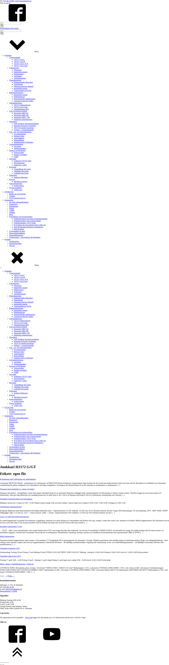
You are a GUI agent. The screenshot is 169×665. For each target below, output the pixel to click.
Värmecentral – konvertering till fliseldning (24, 237)
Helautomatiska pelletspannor (24, 99)
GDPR (11, 210)
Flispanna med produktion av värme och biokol (17, 489)
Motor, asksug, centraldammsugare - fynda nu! (17, 564)
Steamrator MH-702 (21, 113)
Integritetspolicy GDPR (8, 591)
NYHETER (9, 192)
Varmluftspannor (20, 78)
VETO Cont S (19, 60)
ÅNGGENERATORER (18, 111)
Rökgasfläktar (19, 140)
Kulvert (12, 179)
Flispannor (17, 70)
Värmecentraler (14, 57)
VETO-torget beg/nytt (17, 198)
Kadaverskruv (19, 186)
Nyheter (12, 196)
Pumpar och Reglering (17, 150)
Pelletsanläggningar (16, 93)
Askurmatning (19, 138)
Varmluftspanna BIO (21, 109)
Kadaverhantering (15, 184)
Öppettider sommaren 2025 (10, 548)
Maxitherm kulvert (20, 182)
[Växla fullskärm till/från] (3, 662)
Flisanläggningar (15, 80)
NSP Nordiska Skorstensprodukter (26, 124)
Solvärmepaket (19, 163)
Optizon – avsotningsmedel (24, 130)
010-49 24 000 (8, 1)
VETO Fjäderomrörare (22, 105)
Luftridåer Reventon (21, 173)
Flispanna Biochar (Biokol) (24, 86)
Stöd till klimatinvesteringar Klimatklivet (28, 227)
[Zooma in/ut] (1, 662)
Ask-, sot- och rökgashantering (20, 132)
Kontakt (7, 239)
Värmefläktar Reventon (22, 169)
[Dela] (5, 662)
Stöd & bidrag (19, 229)
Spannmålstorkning (16, 235)
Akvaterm (17, 146)
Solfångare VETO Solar (22, 161)
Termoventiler (19, 153)
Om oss (12, 246)
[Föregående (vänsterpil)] (1, 664)
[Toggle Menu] (1, 267)
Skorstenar (13, 122)
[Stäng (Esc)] (8, 662)
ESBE (16, 157)
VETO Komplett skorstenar (24, 128)
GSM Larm (18, 190)
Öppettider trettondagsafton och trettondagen (16, 499)
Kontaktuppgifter (15, 244)
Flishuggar (13, 175)
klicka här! (29, 617)
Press (11, 215)
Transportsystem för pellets (23, 101)
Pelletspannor (19, 74)
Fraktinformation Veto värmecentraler (27, 221)
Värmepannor (14, 68)
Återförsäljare (14, 241)
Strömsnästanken (20, 148)
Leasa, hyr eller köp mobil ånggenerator (14, 517)
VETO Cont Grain (20, 66)
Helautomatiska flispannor (23, 82)
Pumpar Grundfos (20, 155)
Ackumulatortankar (16, 144)
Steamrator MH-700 (21, 115)
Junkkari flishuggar (21, 177)
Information (9, 200)
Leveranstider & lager (17, 231)
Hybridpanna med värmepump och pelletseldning (18, 479)
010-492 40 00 (8, 587)
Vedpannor (18, 76)
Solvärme (12, 159)
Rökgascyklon (19, 136)
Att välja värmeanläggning (18, 202)
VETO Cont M (19, 62)
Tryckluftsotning (20, 134)
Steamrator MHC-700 (22, 117)
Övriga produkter (15, 188)
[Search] (2, 25)
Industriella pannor (20, 72)
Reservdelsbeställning (17, 233)
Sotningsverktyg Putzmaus (23, 142)
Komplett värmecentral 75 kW (11, 527)
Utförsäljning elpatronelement (10, 507)
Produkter (8, 55)
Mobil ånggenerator (7, 536)
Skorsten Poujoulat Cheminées (25, 126)
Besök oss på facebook (17, 194)
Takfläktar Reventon (21, 171)
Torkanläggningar (15, 103)
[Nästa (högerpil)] (3, 664)
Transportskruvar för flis (22, 91)
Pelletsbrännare (19, 97)
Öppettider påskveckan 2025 (10, 556)
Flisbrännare (18, 84)
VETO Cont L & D (21, 64)
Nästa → (11, 576)
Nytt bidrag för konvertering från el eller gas (30, 225)
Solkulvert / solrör (20, 165)
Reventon (12, 167)
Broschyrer (13, 204)
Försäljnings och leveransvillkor (20, 217)
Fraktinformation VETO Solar (25, 223)
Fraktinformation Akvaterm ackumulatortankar (30, 219)
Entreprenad (13, 206)
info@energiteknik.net (23, 1)
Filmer (11, 208)
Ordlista (12, 213)
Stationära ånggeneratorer (23, 119)
